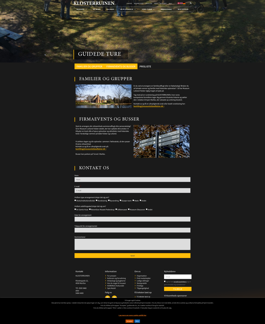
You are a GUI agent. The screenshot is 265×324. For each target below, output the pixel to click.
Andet (144, 200)
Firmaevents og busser (120, 66)
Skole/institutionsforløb (85, 200)
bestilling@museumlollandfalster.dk (148, 106)
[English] (181, 3)
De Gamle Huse (82, 209)
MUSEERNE (80, 9)
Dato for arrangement (83, 215)
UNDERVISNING (166, 9)
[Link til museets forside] (93, 3)
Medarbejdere (138, 3)
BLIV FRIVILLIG (183, 9)
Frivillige (149, 3)
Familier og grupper (89, 66)
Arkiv (156, 3)
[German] (184, 3)
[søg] (191, 3)
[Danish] (179, 3)
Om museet (163, 3)
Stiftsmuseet (122, 209)
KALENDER (110, 9)
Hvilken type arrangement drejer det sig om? (92, 197)
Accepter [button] (129, 321)
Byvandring (114, 200)
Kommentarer (80, 237)
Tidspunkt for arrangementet (86, 226)
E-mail (77, 186)
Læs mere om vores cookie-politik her (132, 315)
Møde (136, 200)
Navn (77, 175)
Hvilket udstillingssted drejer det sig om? (90, 206)
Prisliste (145, 66)
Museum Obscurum (137, 209)
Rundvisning (102, 200)
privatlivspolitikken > (180, 282)
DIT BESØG (97, 9)
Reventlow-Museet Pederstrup (102, 209)
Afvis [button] (137, 321)
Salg (170, 3)
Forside (129, 3)
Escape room (127, 200)
